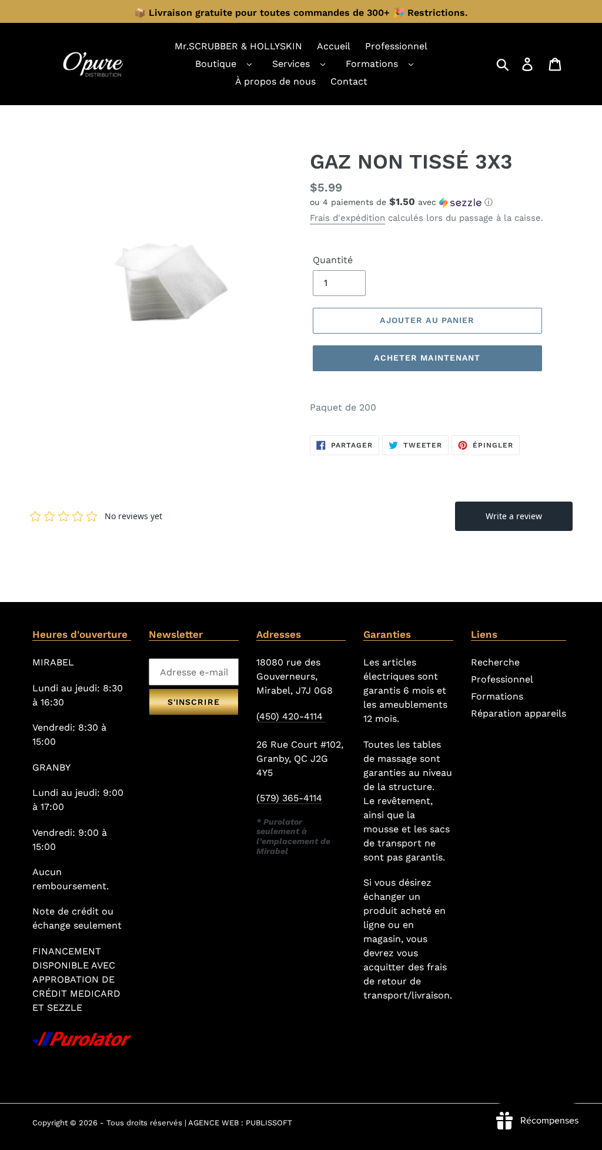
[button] (440, 202)
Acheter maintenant (427, 357)
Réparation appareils (518, 713)
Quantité (333, 259)
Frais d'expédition (347, 218)
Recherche (495, 662)
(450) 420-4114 (291, 716)
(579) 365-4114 (289, 797)
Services (291, 63)
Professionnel (502, 679)
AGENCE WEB (213, 1122)
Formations (372, 63)
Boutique (215, 63)
